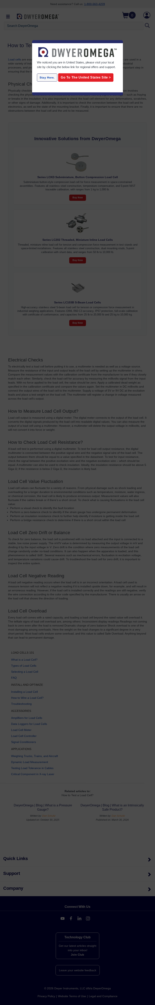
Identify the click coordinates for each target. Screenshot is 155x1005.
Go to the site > (86, 77)
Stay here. (47, 77)
